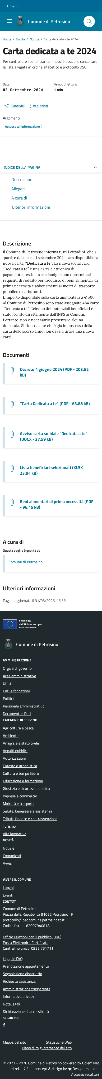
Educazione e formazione (23, 781)
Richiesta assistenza (19, 981)
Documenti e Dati (17, 713)
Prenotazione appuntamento (26, 966)
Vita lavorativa (14, 834)
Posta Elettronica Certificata (25, 942)
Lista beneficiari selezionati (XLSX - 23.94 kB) (52, 470)
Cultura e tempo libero (21, 773)
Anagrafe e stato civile (21, 743)
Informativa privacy (18, 996)
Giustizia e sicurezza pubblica (26, 788)
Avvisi (8, 863)
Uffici (7, 683)
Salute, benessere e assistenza (27, 811)
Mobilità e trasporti (18, 803)
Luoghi (8, 887)
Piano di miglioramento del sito (47, 1048)
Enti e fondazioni (16, 691)
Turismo (9, 826)
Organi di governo (17, 668)
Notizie (8, 848)
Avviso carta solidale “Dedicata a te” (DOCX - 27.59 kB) (53, 436)
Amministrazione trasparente (26, 989)
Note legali (11, 1004)
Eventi (8, 895)
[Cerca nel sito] (89, 21)
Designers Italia (84, 1068)
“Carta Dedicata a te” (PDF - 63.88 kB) (55, 403)
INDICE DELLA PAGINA (22, 167)
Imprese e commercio (20, 796)
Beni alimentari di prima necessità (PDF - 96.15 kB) (56, 504)
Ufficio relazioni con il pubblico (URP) (32, 937)
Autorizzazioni (14, 758)
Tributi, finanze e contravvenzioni (30, 818)
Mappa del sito (14, 1042)
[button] (13, 6)
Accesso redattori (85, 1074)
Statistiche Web (59, 1042)
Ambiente (11, 735)
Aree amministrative (19, 676)
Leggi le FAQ (13, 958)
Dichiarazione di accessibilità (26, 1011)
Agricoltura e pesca (18, 728)
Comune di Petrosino (25, 562)
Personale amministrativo (23, 706)
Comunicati (12, 856)
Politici (8, 698)
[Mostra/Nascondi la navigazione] (9, 21)
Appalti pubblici (15, 750)
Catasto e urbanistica (20, 766)
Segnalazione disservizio (22, 974)
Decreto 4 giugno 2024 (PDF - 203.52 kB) (54, 372)
